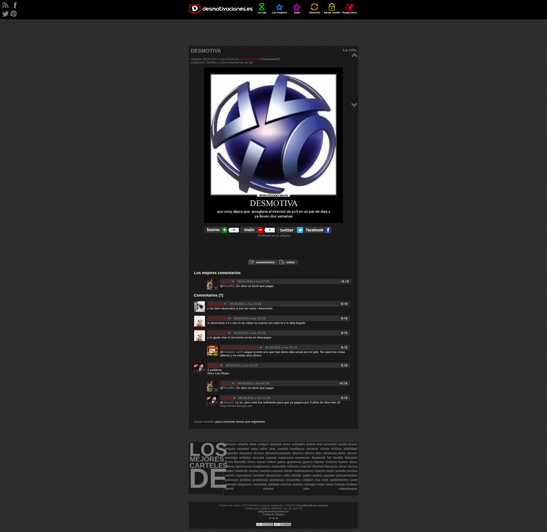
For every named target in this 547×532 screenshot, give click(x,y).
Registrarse (349, 12)
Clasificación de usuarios (312, 505)
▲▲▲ (273, 518)
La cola (262, 12)
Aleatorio (314, 12)
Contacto (268, 514)
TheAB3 (229, 286)
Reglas (280, 514)
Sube (297, 12)
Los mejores (279, 12)
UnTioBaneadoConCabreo (240, 347)
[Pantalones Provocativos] (354, 55)
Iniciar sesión (332, 12)
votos (290, 262)
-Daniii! (226, 281)
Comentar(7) (271, 59)
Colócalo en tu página (274, 235)
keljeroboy (216, 304)
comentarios (265, 262)
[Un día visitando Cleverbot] (354, 104)
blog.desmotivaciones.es (273, 511)
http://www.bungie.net (236, 405)
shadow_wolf (249, 59)
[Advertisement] (273, 28)
